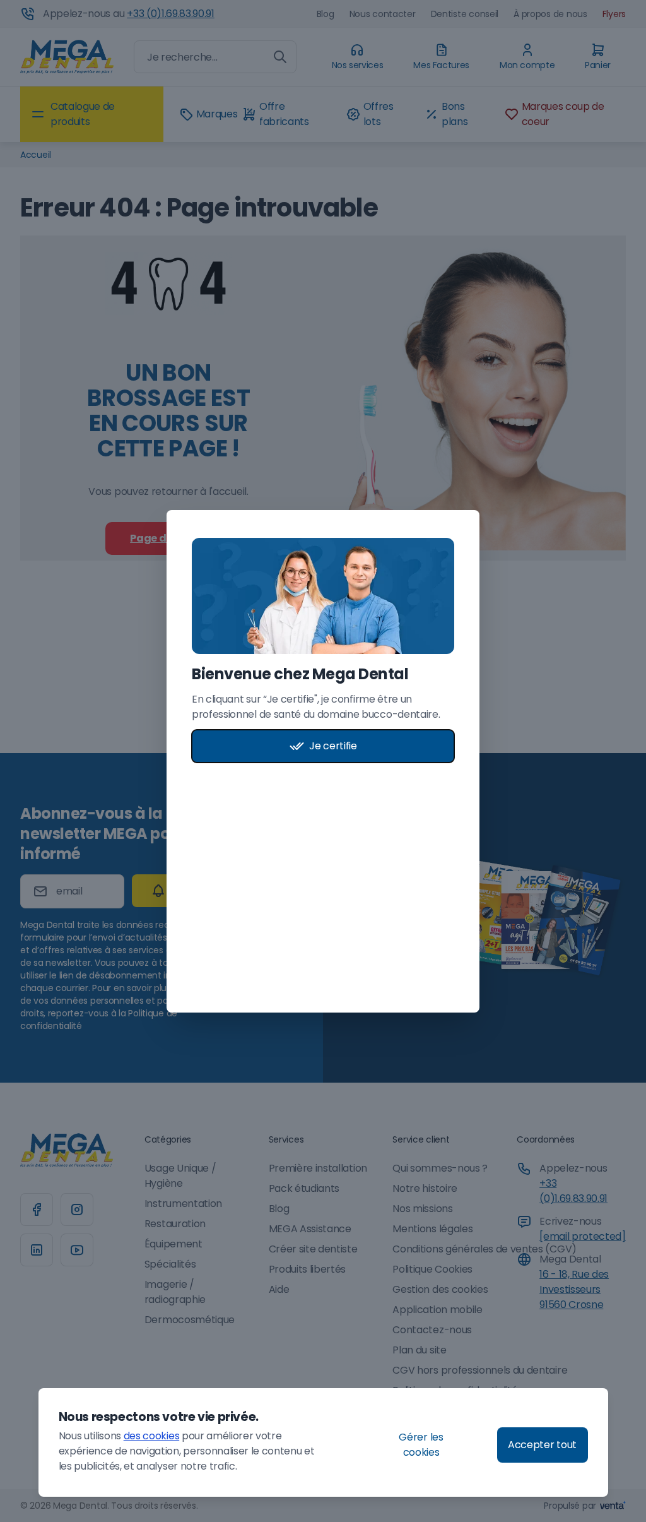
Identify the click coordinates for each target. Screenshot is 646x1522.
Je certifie (332, 746)
